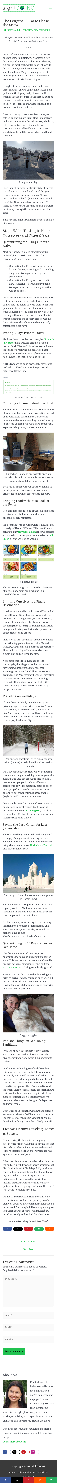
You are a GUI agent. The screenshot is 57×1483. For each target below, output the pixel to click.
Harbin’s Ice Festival (41, 845)
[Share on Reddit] (49, 1229)
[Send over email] (39, 1229)
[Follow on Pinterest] (25, 1452)
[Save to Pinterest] (28, 1229)
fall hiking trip (32, 810)
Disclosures (28, 1476)
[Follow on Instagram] (35, 1452)
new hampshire (42, 30)
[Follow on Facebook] (7, 1452)
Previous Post (28, 1241)
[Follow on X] (16, 1452)
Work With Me (40, 1472)
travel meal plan (27, 532)
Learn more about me (14, 1441)
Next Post (28, 1249)
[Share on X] (18, 1229)
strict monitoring (12, 967)
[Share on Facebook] (7, 1229)
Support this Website (20, 1472)
